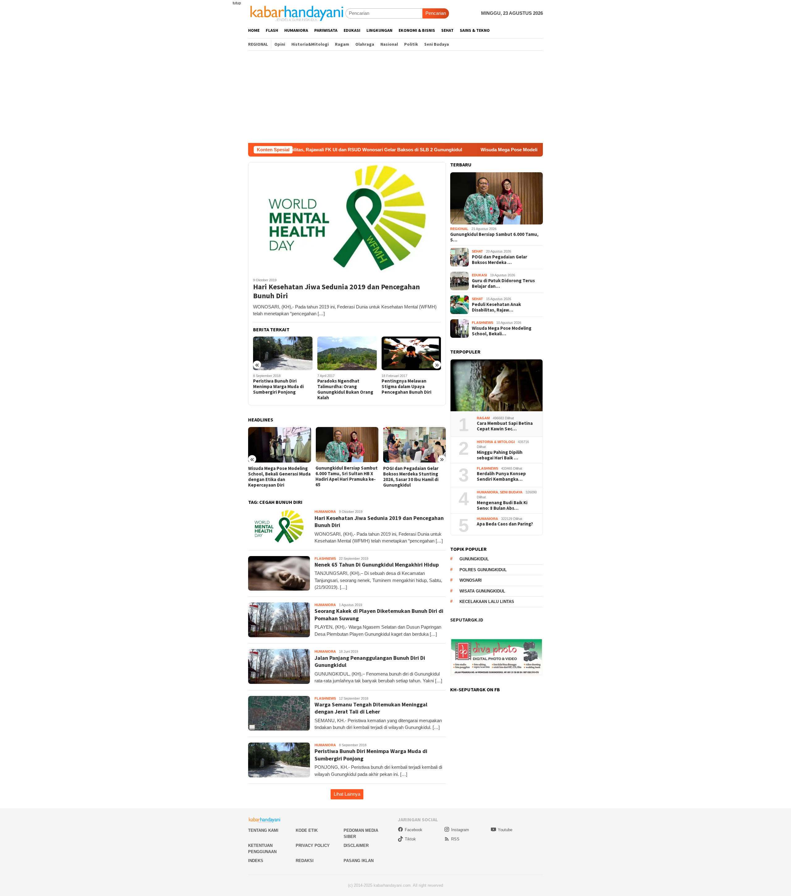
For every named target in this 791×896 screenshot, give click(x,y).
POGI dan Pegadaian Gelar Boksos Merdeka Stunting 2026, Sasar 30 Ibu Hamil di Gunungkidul (410, 477)
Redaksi (305, 860)
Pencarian (435, 13)
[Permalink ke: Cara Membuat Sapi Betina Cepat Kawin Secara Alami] (496, 385)
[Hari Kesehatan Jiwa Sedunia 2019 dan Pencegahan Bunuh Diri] (347, 217)
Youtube (505, 829)
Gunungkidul (474, 559)
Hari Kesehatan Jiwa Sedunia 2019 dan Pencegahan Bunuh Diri (336, 291)
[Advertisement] (395, 96)
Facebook (413, 829)
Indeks (255, 860)
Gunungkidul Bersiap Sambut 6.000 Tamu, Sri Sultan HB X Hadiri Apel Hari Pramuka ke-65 (346, 476)
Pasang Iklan (359, 860)
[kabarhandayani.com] (296, 13)
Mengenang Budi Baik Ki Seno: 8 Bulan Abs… (502, 505)
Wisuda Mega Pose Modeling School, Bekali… (501, 331)
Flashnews (325, 558)
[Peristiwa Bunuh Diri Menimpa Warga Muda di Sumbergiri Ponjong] (283, 353)
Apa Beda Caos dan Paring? (505, 524)
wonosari (470, 580)
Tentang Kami (263, 830)
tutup (237, 3)
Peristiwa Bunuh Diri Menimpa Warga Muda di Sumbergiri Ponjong (278, 386)
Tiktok (410, 839)
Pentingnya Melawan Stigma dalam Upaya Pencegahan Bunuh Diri (406, 386)
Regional (459, 229)
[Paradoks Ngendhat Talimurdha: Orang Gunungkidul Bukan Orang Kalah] (347, 353)
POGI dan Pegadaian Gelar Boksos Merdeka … (499, 259)
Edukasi (479, 275)
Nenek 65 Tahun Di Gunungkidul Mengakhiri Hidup (377, 564)
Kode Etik (307, 830)
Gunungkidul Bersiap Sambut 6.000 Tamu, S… (494, 237)
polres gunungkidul (483, 569)
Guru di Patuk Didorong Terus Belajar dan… (503, 283)
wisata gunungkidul (482, 591)
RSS (455, 839)
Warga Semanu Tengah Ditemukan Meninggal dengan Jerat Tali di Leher (371, 708)
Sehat (477, 251)
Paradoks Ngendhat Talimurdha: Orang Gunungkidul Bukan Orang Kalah (345, 389)
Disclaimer (356, 845)
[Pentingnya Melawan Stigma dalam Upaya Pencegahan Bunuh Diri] (411, 353)
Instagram (460, 829)
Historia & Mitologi (496, 442)
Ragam (483, 418)
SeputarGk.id (466, 620)
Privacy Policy (313, 845)
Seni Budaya (511, 492)
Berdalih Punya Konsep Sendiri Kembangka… (501, 476)
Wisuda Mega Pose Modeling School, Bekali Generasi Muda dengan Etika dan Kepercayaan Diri (537, 149)
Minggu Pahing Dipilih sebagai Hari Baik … (499, 455)
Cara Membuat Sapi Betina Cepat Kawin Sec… (505, 426)
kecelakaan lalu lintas (486, 602)
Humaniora (325, 511)
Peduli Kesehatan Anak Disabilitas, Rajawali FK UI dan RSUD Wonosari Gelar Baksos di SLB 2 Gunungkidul (300, 149)
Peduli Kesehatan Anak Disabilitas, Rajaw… (496, 307)
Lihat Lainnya (347, 794)
